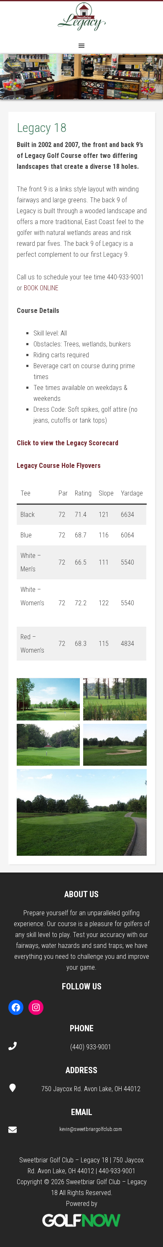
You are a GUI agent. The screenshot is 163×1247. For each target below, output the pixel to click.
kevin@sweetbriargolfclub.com (90, 1129)
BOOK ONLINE (41, 288)
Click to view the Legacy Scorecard (67, 443)
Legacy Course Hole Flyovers (59, 466)
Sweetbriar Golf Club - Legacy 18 (81, 18)
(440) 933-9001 (90, 1047)
